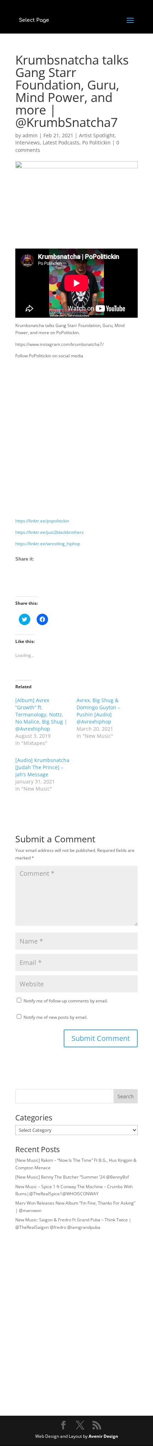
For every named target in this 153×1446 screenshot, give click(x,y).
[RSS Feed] (47, 583)
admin (30, 135)
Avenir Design (103, 1436)
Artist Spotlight (97, 135)
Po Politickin (96, 142)
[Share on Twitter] (34, 583)
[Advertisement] (76, 440)
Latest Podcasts (61, 142)
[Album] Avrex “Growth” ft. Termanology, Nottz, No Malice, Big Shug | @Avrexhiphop (41, 714)
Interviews (27, 142)
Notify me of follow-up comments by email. (65, 1001)
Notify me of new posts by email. (55, 1017)
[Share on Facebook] (21, 583)
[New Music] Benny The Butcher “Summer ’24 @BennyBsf (72, 1177)
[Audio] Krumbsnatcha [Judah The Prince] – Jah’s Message (42, 767)
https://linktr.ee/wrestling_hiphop (47, 544)
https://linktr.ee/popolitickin (42, 521)
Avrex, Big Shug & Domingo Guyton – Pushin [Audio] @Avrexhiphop (98, 711)
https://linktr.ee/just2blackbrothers (49, 532)
